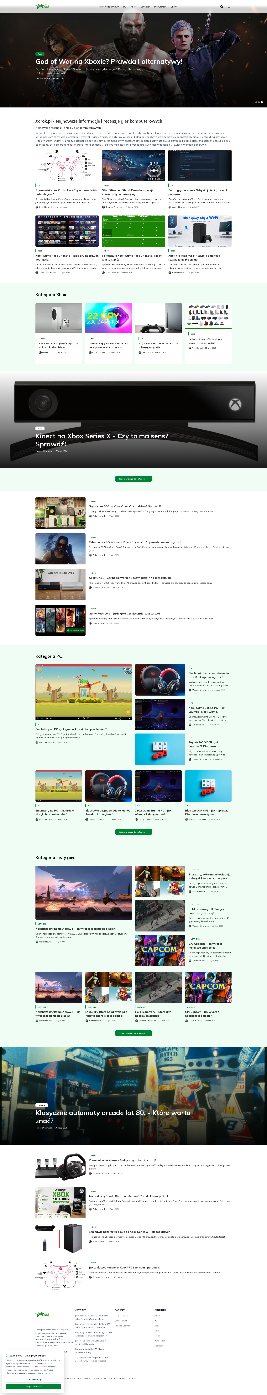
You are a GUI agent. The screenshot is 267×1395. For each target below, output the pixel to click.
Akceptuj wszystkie (33, 1386)
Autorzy (120, 1309)
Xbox (133, 6)
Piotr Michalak (121, 1316)
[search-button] (221, 6)
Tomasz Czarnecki (43, 451)
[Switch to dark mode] (229, 6)
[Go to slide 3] (262, 102)
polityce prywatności (43, 1373)
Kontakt (87, 1378)
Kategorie (160, 1309)
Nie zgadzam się (33, 1379)
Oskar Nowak (41, 78)
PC (124, 6)
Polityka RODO (100, 1378)
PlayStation (160, 6)
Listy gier (145, 6)
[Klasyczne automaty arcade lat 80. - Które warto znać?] (133, 1096)
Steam (157, 1336)
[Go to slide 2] (259, 102)
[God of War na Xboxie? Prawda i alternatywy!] (133, 57)
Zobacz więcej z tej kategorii (132, 479)
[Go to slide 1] (256, 102)
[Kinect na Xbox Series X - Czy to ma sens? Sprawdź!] (133, 419)
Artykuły (80, 1309)
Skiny (174, 6)
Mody (157, 1316)
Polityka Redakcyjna (117, 1378)
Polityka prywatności (72, 1378)
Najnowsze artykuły (109, 6)
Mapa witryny (134, 1378)
